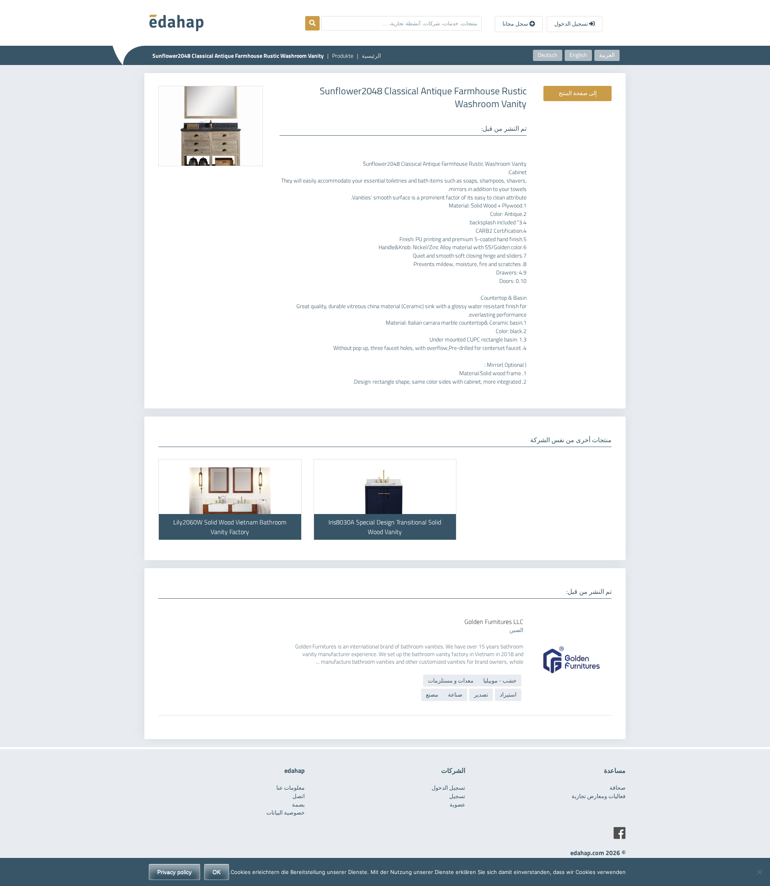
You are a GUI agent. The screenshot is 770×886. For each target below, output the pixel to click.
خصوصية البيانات (285, 812)
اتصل (298, 796)
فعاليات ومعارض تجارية (598, 796)
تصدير (481, 695)
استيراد (508, 695)
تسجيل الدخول (571, 23)
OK (217, 872)
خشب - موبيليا (500, 681)
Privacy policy (174, 872)
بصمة (298, 804)
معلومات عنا (290, 787)
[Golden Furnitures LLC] (571, 632)
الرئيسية (371, 56)
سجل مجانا (516, 23)
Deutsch (547, 55)
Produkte (342, 56)
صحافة (618, 787)
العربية (607, 55)
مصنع (432, 695)
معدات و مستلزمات (451, 681)
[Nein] (760, 872)
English (578, 55)
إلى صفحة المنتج (578, 93)
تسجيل (457, 796)
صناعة (455, 695)
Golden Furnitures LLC (493, 621)
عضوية (457, 804)
